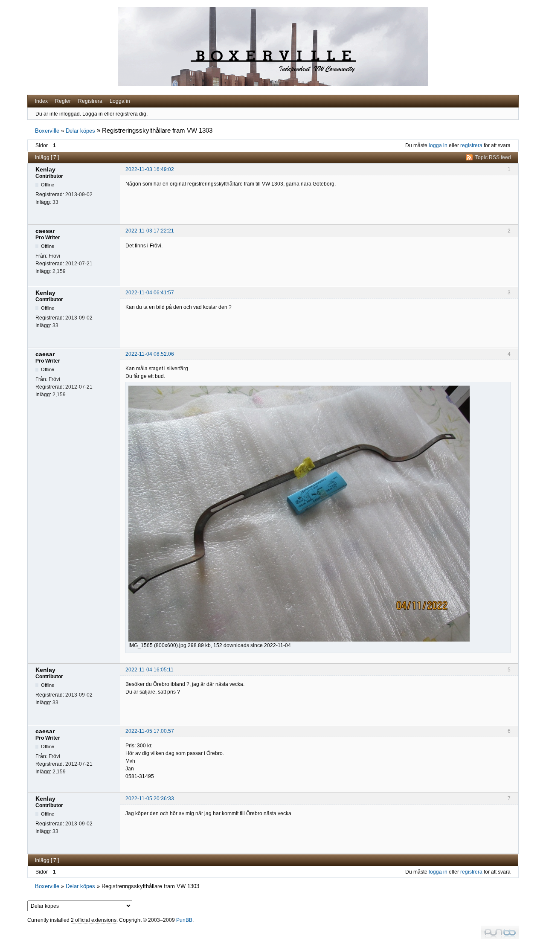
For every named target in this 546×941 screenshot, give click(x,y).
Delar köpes (80, 131)
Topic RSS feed (493, 157)
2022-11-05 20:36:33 (149, 799)
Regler (63, 101)
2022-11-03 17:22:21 (149, 231)
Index (41, 101)
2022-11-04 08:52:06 (149, 354)
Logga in (120, 101)
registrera (471, 145)
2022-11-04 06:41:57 (149, 293)
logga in (438, 145)
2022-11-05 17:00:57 (149, 731)
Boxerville (47, 131)
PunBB (184, 920)
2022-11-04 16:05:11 (149, 670)
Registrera (90, 101)
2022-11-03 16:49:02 (149, 169)
